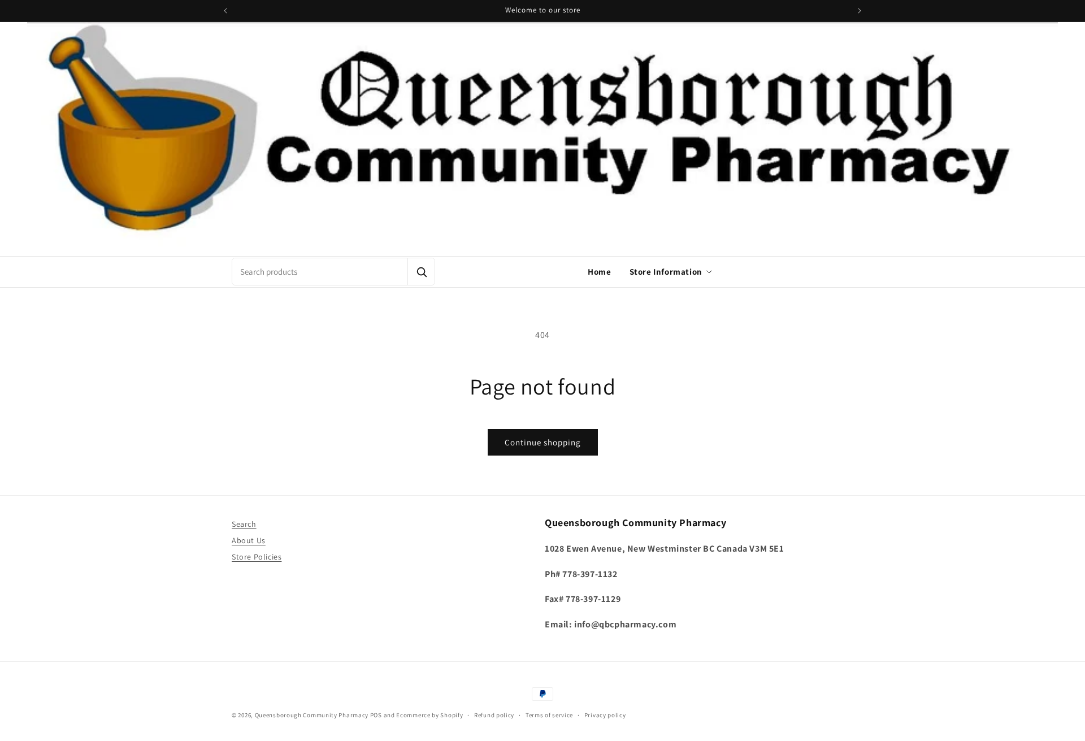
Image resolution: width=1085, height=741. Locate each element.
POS (376, 715)
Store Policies (256, 557)
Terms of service (549, 715)
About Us (249, 540)
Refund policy (494, 715)
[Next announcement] (859, 10)
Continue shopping (543, 442)
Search (244, 524)
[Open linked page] (542, 139)
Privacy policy (605, 715)
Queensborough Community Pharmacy (311, 715)
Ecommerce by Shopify (429, 715)
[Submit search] (421, 271)
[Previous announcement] (225, 10)
